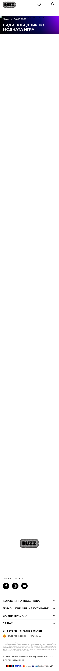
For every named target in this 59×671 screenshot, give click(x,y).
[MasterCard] (8, 666)
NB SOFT (48, 657)
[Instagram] (15, 586)
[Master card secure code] (27, 666)
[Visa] (18, 666)
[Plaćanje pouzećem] (51, 666)
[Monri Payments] (46, 666)
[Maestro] (12, 666)
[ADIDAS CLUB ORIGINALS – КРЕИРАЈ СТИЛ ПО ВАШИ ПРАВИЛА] (29, 394)
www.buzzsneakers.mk (20, 657)
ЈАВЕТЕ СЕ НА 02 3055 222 (29, 11)
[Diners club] (39, 666)
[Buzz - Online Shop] (9, 4)
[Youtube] (24, 586)
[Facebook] (6, 586)
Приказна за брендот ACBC (29, 482)
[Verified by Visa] (33, 666)
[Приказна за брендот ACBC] (29, 455)
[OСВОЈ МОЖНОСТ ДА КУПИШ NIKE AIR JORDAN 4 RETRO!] (29, 333)
